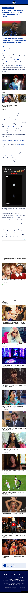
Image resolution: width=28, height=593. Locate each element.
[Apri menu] (26, 2)
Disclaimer (21, 574)
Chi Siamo (6, 574)
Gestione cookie (24, 591)
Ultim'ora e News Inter (8, 7)
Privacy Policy (14, 574)
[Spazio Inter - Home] (14, 2)
